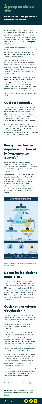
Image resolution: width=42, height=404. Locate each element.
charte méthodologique (24, 383)
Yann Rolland (22, 393)
